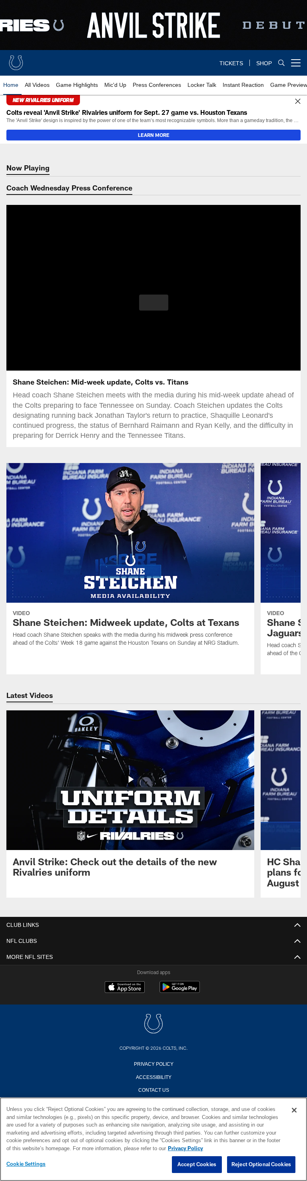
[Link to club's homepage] (16, 59)
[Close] (298, 101)
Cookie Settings (26, 1164)
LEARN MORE (153, 135)
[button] (153, 303)
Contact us (153, 1089)
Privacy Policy (153, 1063)
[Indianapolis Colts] (153, 1024)
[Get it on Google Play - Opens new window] (180, 991)
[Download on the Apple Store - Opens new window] (125, 988)
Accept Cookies (196, 1164)
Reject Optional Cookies (261, 1164)
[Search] (281, 63)
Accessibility (153, 1076)
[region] (153, 1139)
